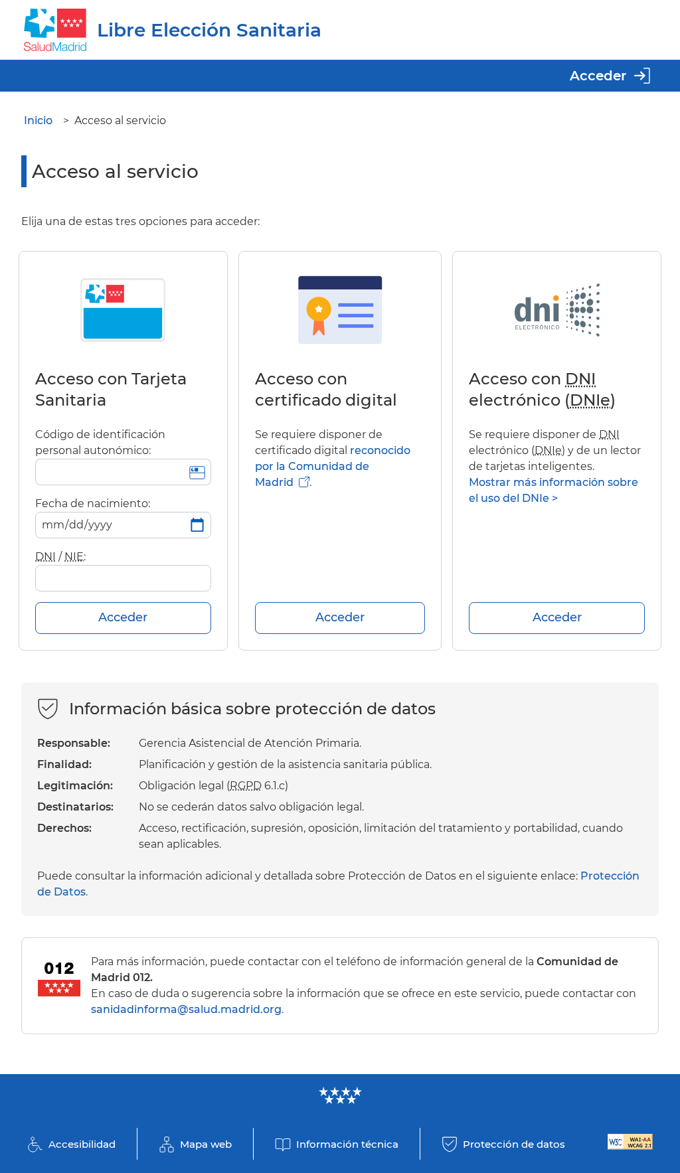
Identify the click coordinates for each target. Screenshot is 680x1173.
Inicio (38, 120)
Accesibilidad (82, 1144)
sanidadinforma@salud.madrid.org (186, 1009)
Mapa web (206, 1144)
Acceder (598, 76)
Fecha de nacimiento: (92, 503)
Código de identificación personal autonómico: (100, 442)
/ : (60, 556)
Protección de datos (514, 1144)
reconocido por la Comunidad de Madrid (332, 466)
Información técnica (347, 1144)
